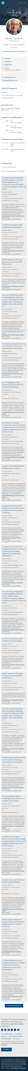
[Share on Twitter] (13, 12)
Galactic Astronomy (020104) (8, 98)
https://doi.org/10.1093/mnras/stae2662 (12, 582)
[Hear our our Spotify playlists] (12, 1030)
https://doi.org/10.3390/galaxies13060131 (13, 286)
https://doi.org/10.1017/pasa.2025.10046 (12, 373)
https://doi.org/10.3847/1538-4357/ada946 (13, 457)
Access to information (6, 1034)
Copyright (3, 1036)
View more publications (14, 1005)
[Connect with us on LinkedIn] (9, 1030)
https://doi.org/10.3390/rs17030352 (11, 538)
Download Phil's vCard (10, 77)
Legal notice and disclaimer (16, 1036)
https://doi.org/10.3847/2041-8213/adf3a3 (13, 335)
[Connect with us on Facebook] (2, 1030)
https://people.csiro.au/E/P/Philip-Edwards (15, 51)
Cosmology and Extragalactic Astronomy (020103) (12, 95)
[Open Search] (25, 3)
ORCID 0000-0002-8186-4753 (9, 167)
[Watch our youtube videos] (18, 1030)
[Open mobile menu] (20, 3)
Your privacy (16, 1038)
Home (13, 10)
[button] (7, 58)
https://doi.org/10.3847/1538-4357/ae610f (13, 251)
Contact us (6, 1049)
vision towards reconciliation (18, 1068)
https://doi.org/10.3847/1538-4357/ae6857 (13, 216)
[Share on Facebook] (16, 12)
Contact (14, 15)
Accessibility (18, 1034)
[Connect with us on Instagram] (5, 1030)
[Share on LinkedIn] (20, 12)
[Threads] (15, 1030)
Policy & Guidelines (6, 1038)
